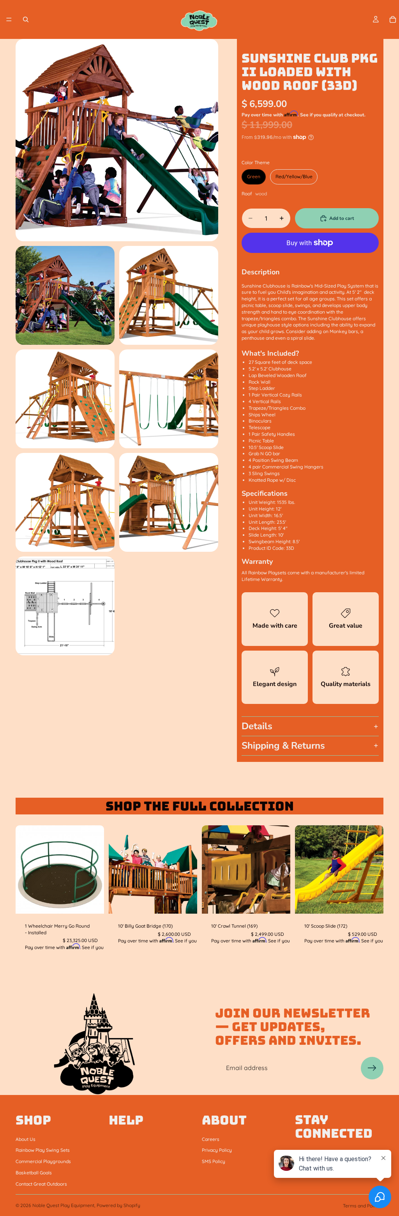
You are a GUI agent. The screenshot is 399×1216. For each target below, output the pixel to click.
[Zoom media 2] (65, 295)
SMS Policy (213, 1161)
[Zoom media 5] (168, 398)
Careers (210, 1139)
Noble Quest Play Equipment (63, 1205)
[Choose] (371, 902)
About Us (25, 1139)
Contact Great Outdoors (41, 1183)
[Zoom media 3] (168, 295)
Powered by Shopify (118, 1205)
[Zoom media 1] (117, 140)
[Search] (25, 19)
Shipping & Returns (283, 745)
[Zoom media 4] (65, 398)
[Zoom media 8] (65, 605)
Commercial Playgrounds (43, 1161)
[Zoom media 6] (65, 502)
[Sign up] (372, 1068)
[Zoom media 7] (168, 502)
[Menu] (9, 19)
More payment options (310, 259)
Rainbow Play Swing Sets (43, 1150)
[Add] (92, 902)
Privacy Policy (217, 1150)
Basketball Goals (34, 1173)
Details (257, 726)
